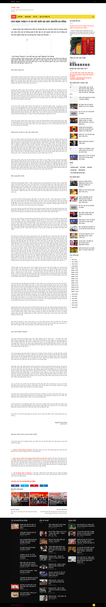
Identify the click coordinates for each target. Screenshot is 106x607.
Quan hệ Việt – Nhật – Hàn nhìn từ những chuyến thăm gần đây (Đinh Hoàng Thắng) (39, 501)
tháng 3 (73, 272)
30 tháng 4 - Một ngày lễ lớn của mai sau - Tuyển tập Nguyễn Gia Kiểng (81, 78)
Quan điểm (28, 17)
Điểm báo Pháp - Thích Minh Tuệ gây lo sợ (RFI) (57, 597)
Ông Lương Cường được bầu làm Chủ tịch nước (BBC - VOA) (86, 214)
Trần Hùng (89, 167)
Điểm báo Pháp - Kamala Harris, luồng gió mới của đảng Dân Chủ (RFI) (57, 565)
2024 (73, 303)
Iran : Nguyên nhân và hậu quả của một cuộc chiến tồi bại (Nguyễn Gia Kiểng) (28, 541)
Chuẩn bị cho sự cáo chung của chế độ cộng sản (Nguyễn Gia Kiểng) (82, 27)
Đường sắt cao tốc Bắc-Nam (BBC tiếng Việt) (86, 135)
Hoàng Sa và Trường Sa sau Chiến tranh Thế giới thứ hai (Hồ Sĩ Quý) (86, 150)
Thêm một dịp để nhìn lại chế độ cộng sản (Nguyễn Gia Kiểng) (29, 578)
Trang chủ (13, 1)
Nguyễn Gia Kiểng (15, 25)
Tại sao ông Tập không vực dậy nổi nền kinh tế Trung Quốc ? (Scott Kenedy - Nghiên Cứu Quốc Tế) (85, 550)
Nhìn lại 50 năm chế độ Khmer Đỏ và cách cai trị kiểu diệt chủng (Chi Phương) (86, 183)
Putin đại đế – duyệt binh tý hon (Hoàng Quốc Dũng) (58, 502)
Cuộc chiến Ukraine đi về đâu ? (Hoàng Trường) (87, 98)
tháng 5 (73, 276)
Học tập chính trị (45, 17)
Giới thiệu (18, 1)
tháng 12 (73, 291)
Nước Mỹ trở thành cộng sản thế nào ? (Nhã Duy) (56, 540)
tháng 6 (73, 278)
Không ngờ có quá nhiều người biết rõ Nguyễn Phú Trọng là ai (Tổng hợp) (86, 129)
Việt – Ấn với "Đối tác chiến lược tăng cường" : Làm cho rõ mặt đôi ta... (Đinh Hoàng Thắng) (20, 500)
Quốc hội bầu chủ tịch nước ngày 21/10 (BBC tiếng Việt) (87, 249)
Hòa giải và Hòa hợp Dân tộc (40, 24)
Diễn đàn (20, 17)
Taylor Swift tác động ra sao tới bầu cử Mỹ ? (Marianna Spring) (86, 242)
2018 (73, 264)
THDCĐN (26, 25)
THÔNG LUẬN (15, 7)
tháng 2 (73, 270)
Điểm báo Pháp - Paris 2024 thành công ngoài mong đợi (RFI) (56, 581)
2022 (73, 298)
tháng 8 (73, 283)
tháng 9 (73, 285)
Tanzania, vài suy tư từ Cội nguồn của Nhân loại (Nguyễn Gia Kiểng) (28, 556)
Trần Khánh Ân (81, 170)
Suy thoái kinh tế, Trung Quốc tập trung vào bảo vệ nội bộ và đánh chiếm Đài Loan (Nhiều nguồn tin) (85, 559)
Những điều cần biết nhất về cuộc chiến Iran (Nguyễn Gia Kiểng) (28, 526)
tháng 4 (73, 274)
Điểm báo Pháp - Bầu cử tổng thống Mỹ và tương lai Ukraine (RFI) (57, 589)
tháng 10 (73, 287)
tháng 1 (73, 268)
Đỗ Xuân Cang (74, 170)
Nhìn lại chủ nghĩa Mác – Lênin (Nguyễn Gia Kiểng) (28, 571)
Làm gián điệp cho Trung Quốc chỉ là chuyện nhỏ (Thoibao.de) (86, 525)
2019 (73, 266)
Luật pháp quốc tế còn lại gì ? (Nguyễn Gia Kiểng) (28, 593)
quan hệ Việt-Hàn (35, 494)
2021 (73, 296)
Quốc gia (22, 25)
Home (13, 17)
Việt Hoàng (82, 167)
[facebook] (95, 1)
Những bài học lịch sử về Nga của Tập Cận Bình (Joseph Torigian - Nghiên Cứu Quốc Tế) (85, 541)
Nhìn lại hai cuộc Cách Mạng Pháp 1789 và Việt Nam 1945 (32, 458)
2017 (73, 262)
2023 (73, 300)
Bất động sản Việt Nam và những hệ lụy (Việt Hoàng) (86, 105)
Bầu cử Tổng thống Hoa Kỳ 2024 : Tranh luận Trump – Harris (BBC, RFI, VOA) (57, 533)
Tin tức (35, 17)
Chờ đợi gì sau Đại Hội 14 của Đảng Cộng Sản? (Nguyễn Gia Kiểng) (28, 586)
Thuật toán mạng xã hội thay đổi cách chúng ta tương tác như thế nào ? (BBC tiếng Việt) (86, 199)
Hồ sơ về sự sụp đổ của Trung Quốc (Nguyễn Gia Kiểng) (81, 75)
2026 (73, 307)
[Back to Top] (94, 605)
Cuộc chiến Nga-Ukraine (55, 494)
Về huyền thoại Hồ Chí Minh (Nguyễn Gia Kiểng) (27, 548)
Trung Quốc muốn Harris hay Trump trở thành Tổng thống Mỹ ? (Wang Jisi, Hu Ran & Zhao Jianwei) (57, 549)
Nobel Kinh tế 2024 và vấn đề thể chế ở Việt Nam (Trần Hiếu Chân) (87, 157)
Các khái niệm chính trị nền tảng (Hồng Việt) (81, 73)
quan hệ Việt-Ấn (16, 494)
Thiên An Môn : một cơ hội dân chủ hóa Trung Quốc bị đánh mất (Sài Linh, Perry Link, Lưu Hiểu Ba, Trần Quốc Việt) (82, 90)
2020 (73, 294)
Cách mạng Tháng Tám (28, 24)
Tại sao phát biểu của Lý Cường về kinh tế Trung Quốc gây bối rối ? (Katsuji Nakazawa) (86, 121)
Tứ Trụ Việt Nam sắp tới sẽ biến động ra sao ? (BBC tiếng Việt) (86, 235)
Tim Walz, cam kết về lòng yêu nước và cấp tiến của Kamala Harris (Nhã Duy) (56, 573)
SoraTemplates (20, 605)
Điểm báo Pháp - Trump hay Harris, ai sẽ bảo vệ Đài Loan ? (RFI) (56, 557)
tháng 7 (73, 281)
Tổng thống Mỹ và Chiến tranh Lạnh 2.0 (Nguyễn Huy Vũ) (57, 525)
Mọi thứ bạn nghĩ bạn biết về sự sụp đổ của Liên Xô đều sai (87, 227)
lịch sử (49, 24)
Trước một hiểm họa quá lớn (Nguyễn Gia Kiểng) (28, 533)
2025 (73, 305)
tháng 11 (73, 289)
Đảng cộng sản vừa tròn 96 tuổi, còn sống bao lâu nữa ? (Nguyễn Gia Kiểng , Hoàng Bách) (29, 564)
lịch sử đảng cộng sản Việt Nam (58, 24)
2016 (73, 259)
